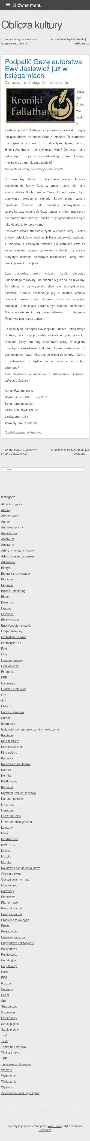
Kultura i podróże (12, 798)
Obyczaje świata (11, 873)
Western (6, 1070)
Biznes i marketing (13, 591)
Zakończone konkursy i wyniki (20, 1093)
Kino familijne (10, 741)
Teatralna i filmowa (13, 1046)
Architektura (9, 533)
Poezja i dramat (11, 908)
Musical (6, 850)
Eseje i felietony (11, 631)
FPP (4, 677)
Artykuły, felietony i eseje (17, 550)
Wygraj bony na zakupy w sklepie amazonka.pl (19, 41)
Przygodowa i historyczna (17, 943)
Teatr (4, 1035)
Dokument (8, 602)
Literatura (7, 804)
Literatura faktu (11, 816)
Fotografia (7, 671)
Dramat (6, 608)
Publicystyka (9, 954)
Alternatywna (9, 515)
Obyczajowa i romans (15, 879)
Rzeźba (6, 983)
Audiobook (8, 562)
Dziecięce (7, 614)
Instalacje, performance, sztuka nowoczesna (30, 729)
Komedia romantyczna (15, 764)
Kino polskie (9, 752)
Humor (5, 717)
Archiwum (37, 432)
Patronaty (7, 891)
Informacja (8, 723)
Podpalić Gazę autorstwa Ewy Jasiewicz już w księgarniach (43, 68)
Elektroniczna (10, 619)
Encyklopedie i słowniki (16, 625)
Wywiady (7, 1087)
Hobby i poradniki (12, 712)
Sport (4, 1000)
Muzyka (6, 856)
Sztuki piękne (10, 1023)
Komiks (6, 769)
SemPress (45, 1130)
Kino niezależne (11, 746)
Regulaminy (9, 966)
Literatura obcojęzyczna (16, 821)
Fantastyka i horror (13, 637)
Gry (3, 694)
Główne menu (27, 5)
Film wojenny (9, 666)
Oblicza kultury (31, 24)
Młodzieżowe (9, 839)
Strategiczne (9, 1006)
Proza (5, 925)
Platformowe (9, 902)
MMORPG (8, 844)
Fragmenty (8, 683)
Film (4, 648)
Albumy (6, 510)
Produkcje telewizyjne (15, 920)
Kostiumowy (9, 781)
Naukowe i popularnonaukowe (20, 868)
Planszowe (8, 896)
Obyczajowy (9, 885)
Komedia (7, 758)
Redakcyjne (8, 960)
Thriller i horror (10, 1052)
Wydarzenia (8, 1075)
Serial (5, 995)
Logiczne (7, 827)
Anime (5, 521)
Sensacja (7, 989)
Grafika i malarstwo (13, 689)
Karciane (7, 735)
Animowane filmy (12, 527)
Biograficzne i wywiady (15, 573)
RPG (4, 977)
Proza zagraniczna (13, 937)
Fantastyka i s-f (11, 642)
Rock (4, 971)
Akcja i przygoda (12, 504)
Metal (5, 833)
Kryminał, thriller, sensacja (18, 793)
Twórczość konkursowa (16, 1064)
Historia (6, 706)
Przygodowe (9, 948)
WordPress (55, 1126)
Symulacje (8, 1012)
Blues (5, 596)
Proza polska (9, 931)
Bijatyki (6, 567)
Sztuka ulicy (9, 1018)
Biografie (7, 579)
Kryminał (7, 787)
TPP (4, 1058)
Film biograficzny (12, 660)
